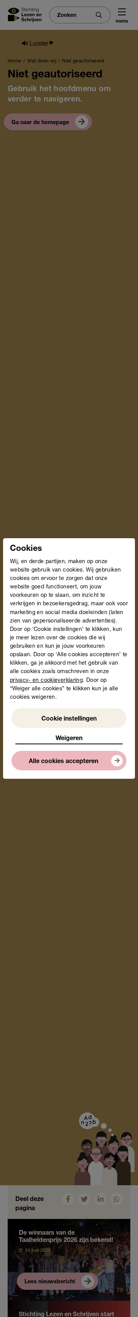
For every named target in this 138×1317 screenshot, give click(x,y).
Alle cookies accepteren (63, 762)
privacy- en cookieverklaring (46, 680)
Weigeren (69, 739)
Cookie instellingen (69, 719)
